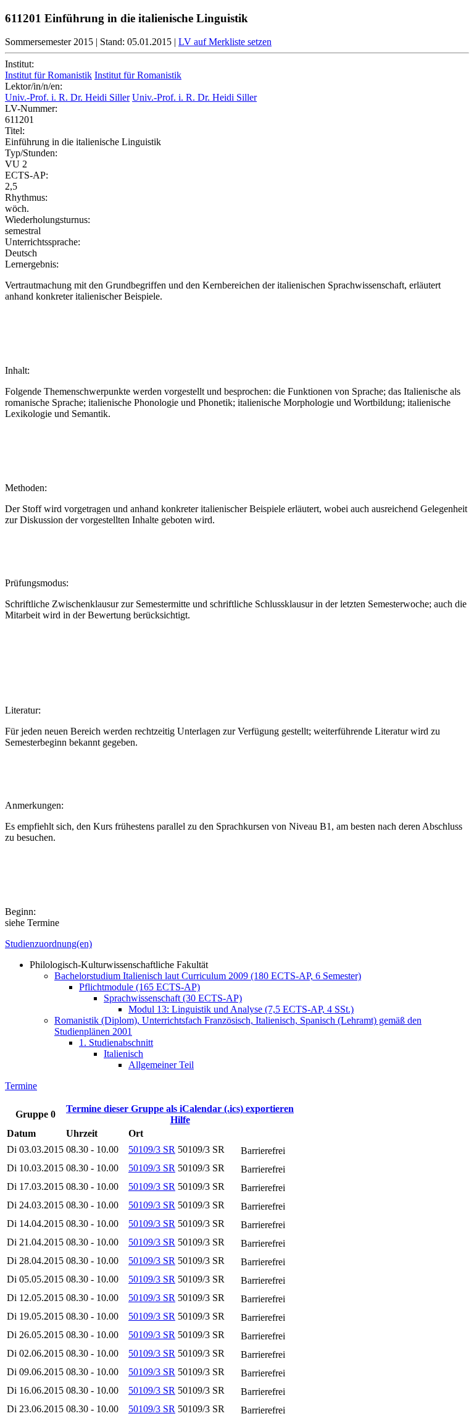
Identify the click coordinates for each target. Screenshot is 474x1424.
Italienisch (123, 1053)
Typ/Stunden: (31, 153)
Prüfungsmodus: (37, 583)
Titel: (15, 130)
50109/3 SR (151, 1149)
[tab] (237, 944)
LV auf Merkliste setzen (225, 41)
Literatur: (23, 710)
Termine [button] (21, 1086)
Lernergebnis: (32, 264)
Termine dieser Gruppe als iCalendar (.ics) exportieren (180, 1108)
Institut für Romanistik (48, 75)
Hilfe (180, 1119)
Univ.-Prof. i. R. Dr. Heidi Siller (67, 97)
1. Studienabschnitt (116, 1042)
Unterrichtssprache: (42, 242)
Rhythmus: (26, 197)
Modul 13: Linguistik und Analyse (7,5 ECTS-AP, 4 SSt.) (241, 1009)
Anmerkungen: (34, 805)
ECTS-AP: (26, 175)
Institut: (19, 64)
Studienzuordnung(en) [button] (48, 943)
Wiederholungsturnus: (47, 219)
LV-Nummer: (31, 108)
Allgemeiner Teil (161, 1065)
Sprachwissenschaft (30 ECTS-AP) (173, 998)
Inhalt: (17, 370)
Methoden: (26, 487)
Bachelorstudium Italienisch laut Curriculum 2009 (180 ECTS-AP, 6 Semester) (207, 976)
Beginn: (20, 911)
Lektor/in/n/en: (33, 86)
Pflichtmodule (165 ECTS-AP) (139, 987)
